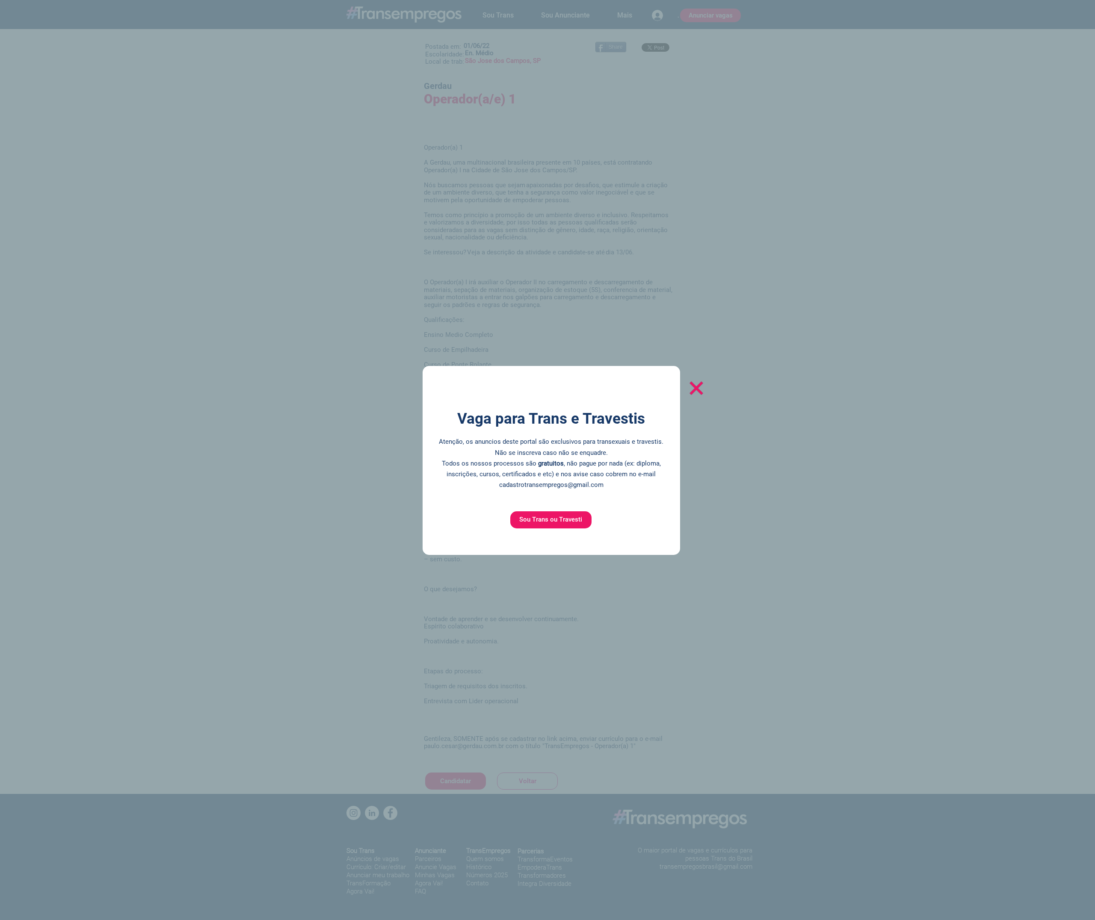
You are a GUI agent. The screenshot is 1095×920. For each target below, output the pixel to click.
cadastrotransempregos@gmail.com (551, 485)
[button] (551, 519)
